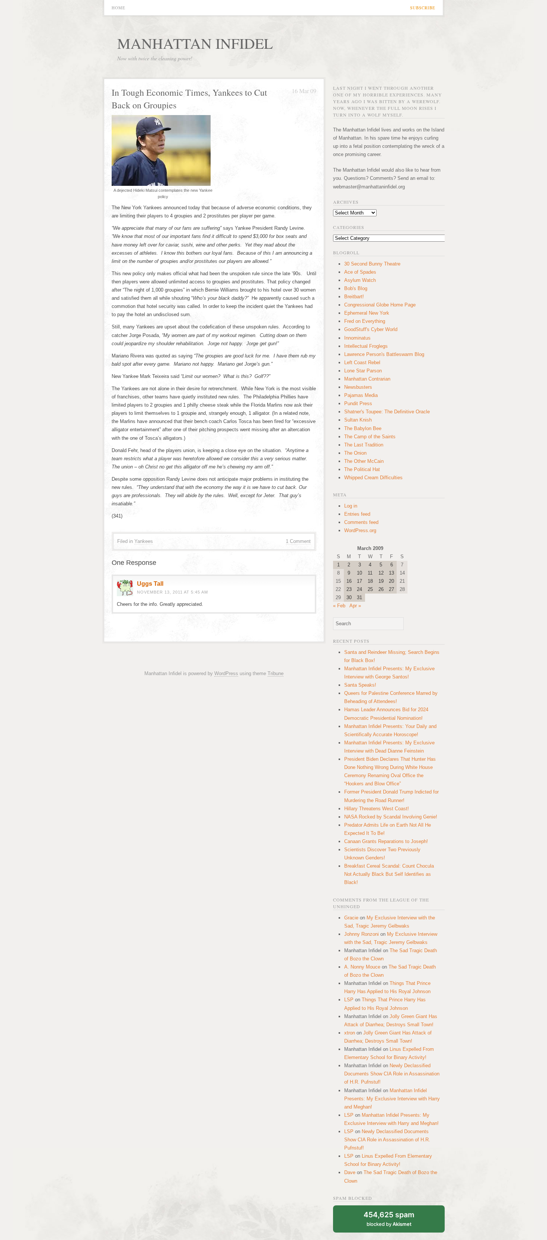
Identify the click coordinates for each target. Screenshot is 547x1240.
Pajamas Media (361, 395)
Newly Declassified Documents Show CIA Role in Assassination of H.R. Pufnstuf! (391, 1074)
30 (349, 597)
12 (381, 573)
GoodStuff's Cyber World (370, 329)
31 (359, 597)
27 (391, 589)
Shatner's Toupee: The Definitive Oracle (387, 411)
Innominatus (357, 338)
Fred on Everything (364, 321)
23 (349, 589)
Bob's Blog (355, 288)
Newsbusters (358, 387)
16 (349, 581)
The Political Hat (362, 469)
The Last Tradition (363, 445)
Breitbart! (354, 296)
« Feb (339, 605)
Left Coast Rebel (362, 362)
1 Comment (298, 541)
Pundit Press (358, 403)
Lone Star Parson (363, 370)
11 (370, 573)
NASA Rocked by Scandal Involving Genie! (390, 817)
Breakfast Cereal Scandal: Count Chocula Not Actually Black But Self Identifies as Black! (389, 874)
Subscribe (422, 8)
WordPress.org (360, 530)
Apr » (355, 605)
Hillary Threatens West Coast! (376, 808)
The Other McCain (364, 461)
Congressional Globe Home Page (380, 305)
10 (359, 573)
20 (391, 581)
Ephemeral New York (366, 313)
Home (118, 8)
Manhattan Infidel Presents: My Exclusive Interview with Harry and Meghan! (392, 1099)
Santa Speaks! (360, 685)
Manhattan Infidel (195, 43)
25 (370, 589)
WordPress (226, 673)
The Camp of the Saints (370, 436)
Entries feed (357, 514)
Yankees (143, 541)
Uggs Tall (150, 584)
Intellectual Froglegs (366, 346)
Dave (349, 1172)
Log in (350, 506)
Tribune (276, 673)
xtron (349, 1033)
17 (359, 581)
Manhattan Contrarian (367, 379)
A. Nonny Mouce (362, 967)
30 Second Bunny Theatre (372, 264)
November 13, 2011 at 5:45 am (172, 592)
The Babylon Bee (362, 428)
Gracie (351, 918)
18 (370, 581)
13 (391, 573)
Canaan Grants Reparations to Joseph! (386, 841)
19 (381, 581)
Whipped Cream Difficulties (373, 477)
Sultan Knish (358, 420)
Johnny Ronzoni (361, 934)
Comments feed (361, 522)
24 (359, 589)
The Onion (355, 453)
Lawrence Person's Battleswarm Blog (384, 354)
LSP (349, 999)
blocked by (389, 1218)
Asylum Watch (360, 280)
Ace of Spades (360, 272)
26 (381, 589)
